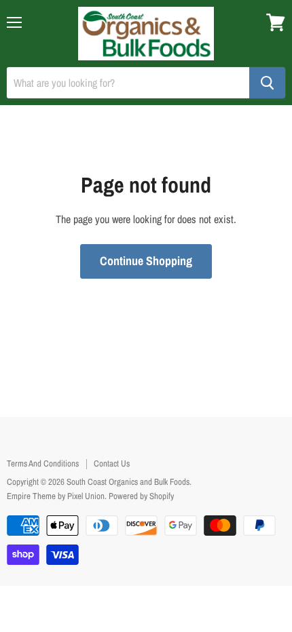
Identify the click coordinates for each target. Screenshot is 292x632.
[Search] (267, 82)
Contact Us (112, 463)
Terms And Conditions (43, 463)
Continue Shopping (146, 260)
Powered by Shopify (141, 496)
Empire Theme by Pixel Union (56, 496)
